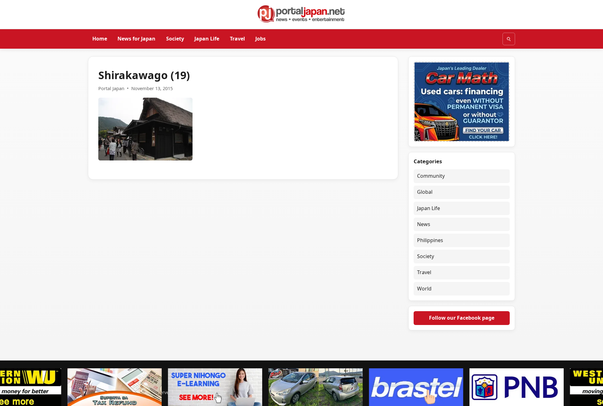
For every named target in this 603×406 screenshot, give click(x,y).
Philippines (430, 240)
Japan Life (206, 38)
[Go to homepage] (301, 14)
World (424, 288)
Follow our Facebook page (461, 317)
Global (424, 191)
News (423, 224)
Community (431, 175)
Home (99, 38)
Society (175, 38)
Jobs (260, 38)
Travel (237, 38)
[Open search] (509, 39)
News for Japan (136, 38)
